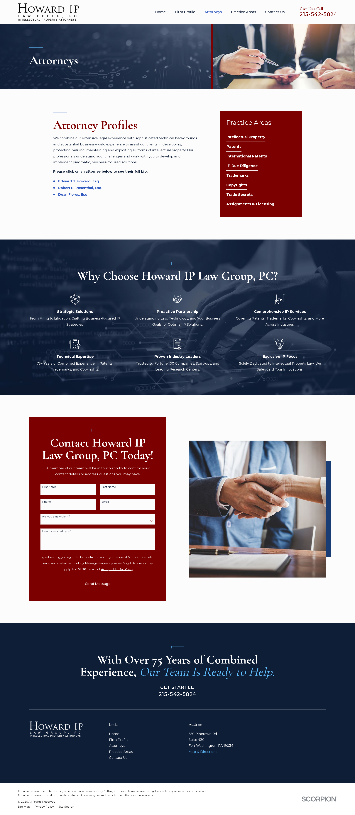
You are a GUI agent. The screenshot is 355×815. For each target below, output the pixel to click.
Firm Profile (119, 740)
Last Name (109, 487)
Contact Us (118, 758)
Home (114, 734)
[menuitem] (245, 137)
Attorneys (117, 746)
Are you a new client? (56, 516)
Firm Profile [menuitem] (185, 12)
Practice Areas (121, 752)
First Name (49, 487)
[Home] (48, 12)
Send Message (98, 584)
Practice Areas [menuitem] (243, 12)
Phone (46, 501)
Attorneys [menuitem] (213, 12)
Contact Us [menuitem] (275, 12)
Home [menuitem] (160, 12)
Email (105, 501)
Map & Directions (203, 752)
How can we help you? (57, 531)
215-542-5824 (318, 14)
